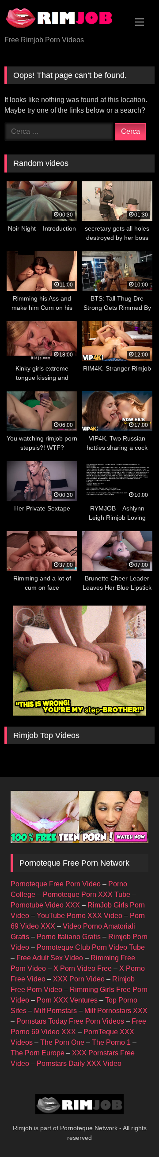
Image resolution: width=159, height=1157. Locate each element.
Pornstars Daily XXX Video (79, 1063)
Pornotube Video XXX (45, 905)
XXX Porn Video (79, 979)
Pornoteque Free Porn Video (56, 884)
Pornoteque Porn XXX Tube (86, 894)
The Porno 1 (111, 1042)
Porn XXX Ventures (67, 1000)
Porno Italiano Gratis (69, 936)
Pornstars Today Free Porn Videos (70, 1021)
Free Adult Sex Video (49, 958)
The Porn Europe (37, 1053)
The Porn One (62, 1042)
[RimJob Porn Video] (65, 18)
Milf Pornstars (55, 1010)
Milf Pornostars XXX (116, 1010)
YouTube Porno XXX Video (79, 915)
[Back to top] (131, 1130)
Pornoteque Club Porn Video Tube (91, 947)
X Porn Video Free (82, 968)
